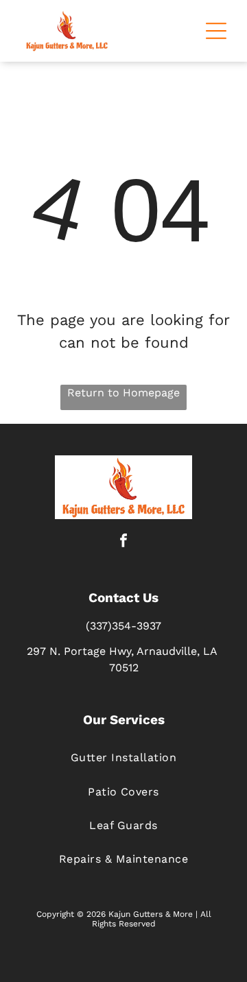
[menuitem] (123, 757)
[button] (216, 31)
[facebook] (123, 542)
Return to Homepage (123, 392)
